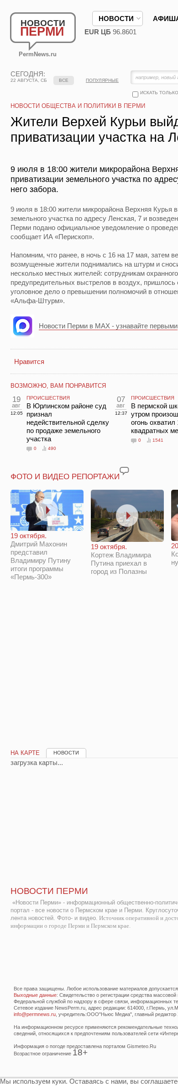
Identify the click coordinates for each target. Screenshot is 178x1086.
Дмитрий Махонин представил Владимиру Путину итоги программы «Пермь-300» (40, 556)
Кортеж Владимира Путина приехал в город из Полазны (121, 559)
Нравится (29, 361)
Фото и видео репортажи (65, 476)
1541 (157, 440)
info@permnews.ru (35, 1014)
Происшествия (48, 398)
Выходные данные (35, 995)
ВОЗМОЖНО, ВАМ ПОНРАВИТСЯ (58, 385)
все (63, 80)
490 (52, 448)
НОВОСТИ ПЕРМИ (49, 891)
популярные (102, 80)
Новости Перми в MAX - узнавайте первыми (108, 326)
